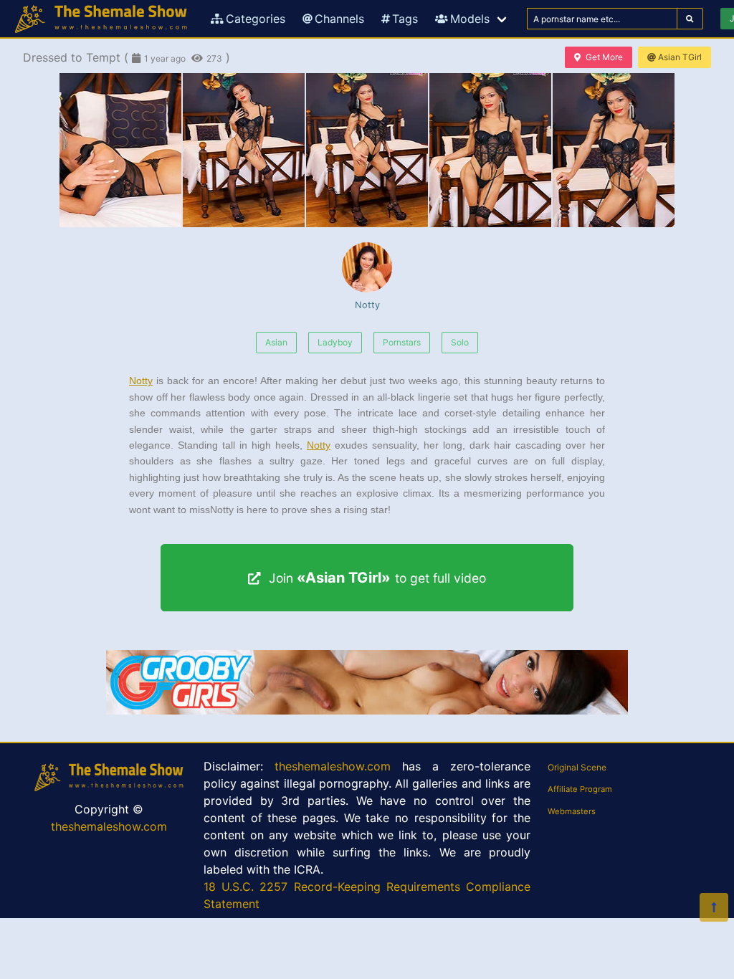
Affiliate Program (580, 789)
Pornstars (402, 342)
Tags (405, 18)
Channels (339, 18)
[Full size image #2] (367, 150)
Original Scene (577, 767)
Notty (367, 305)
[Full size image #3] (490, 150)
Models (470, 18)
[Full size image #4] (614, 150)
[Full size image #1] (244, 150)
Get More (604, 57)
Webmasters (572, 811)
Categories (255, 18)
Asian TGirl (680, 57)
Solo (460, 342)
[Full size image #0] (120, 150)
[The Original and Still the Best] (367, 710)
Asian (276, 342)
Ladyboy (335, 342)
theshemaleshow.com (109, 826)
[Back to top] (714, 907)
